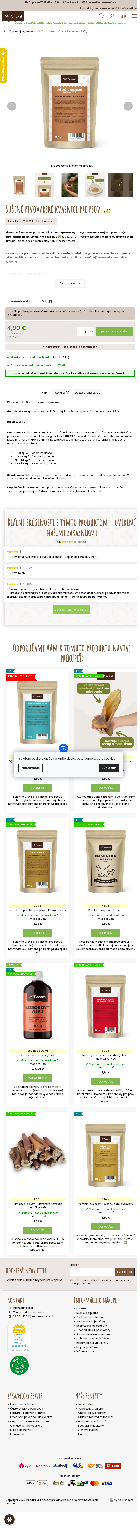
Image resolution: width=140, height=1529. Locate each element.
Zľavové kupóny (87, 1429)
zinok (44, 240)
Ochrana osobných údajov (92, 1338)
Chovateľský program (91, 1412)
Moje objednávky (19, 1429)
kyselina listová (88, 236)
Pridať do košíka (114, 331)
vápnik (52, 240)
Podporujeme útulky (89, 1425)
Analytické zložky (18, 410)
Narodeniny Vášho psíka (92, 1421)
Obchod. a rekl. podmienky (92, 1329)
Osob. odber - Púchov (89, 1316)
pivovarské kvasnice (48, 401)
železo (36, 240)
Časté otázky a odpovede (25, 1408)
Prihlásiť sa (123, 1271)
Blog (79, 1434)
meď (86, 240)
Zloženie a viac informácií (28, 301)
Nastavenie (31, 768)
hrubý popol (81, 410)
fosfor (78, 240)
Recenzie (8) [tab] (60, 392)
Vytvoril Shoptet (123, 1499)
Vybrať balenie (37, 1077)
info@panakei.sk (21, 1307)
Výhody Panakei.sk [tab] (86, 392)
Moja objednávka (86, 1346)
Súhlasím (109, 768)
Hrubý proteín (40, 410)
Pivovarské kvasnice (18, 232)
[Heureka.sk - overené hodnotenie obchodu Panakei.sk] (18, 1338)
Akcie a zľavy (85, 1404)
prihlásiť (131, 8)
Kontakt (80, 1308)
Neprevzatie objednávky (90, 1325)
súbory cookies (104, 758)
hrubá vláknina (103, 410)
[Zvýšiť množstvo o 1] (89, 331)
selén (60, 240)
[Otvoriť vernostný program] (9, 1519)
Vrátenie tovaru (85, 1351)
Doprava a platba (86, 1312)
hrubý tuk (62, 410)
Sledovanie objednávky (89, 1321)
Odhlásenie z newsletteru (25, 1425)
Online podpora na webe (27, 1311)
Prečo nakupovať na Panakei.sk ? (29, 1416)
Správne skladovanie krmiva (26, 1412)
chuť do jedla (47, 252)
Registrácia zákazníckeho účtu (28, 1421)
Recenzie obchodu (20, 1404)
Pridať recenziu (45, 221)
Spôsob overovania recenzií (92, 1333)
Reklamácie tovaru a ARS (91, 1342)
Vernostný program (89, 1408)
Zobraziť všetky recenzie (71, 609)
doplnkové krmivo (97, 487)
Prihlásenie (15, 1434)
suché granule (99, 439)
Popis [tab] (42, 392)
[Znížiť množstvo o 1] (76, 331)
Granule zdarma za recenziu (95, 1416)
